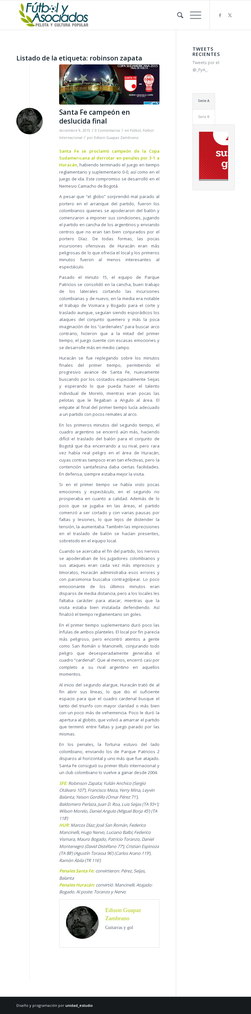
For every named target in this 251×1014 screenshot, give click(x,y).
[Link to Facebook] (220, 15)
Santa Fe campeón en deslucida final (94, 117)
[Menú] (192, 15)
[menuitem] (177, 15)
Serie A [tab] (203, 100)
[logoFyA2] (54, 15)
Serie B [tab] (203, 116)
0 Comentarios (107, 130)
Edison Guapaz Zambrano (116, 137)
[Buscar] (177, 15)
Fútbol (135, 130)
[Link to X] (230, 15)
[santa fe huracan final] (109, 84)
